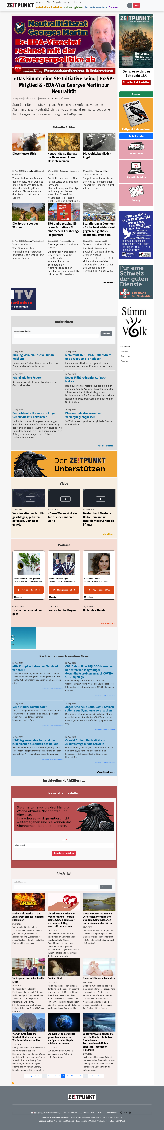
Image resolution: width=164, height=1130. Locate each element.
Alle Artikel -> (108, 283)
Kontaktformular (136, 136)
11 (72, 1076)
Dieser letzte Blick (24, 153)
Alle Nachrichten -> (106, 446)
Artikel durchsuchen (20, 882)
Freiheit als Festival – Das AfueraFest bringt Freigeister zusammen (28, 917)
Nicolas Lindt (30, 171)
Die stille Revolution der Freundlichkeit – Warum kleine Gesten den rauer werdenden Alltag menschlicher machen (61, 920)
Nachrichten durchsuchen (22, 332)
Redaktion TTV (31, 98)
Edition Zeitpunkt (54, 2)
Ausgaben (40, 2)
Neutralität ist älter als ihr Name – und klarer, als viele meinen (62, 157)
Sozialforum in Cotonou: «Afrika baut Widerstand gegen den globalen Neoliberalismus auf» (99, 229)
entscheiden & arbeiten (49, 7)
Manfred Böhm (101, 171)
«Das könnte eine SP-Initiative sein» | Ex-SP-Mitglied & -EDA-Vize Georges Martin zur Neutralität (64, 85)
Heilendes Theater (95, 610)
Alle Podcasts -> (108, 624)
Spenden (136, 94)
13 (81, 1076)
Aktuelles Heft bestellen (136, 82)
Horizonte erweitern (95, 7)
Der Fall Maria (55, 978)
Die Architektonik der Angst (97, 155)
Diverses (113, 7)
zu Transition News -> (105, 772)
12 (77, 1076)
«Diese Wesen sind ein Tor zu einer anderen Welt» (62, 517)
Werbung (125, 361)
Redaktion (64, 171)
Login (136, 5)
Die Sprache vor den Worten (25, 225)
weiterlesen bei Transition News (52, 689)
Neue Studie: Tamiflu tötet (29, 707)
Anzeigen (67, 2)
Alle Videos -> (109, 534)
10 (68, 1076)
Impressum (126, 356)
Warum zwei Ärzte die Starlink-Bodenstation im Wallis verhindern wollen (26, 1037)
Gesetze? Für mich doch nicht (99, 978)
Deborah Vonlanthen (33, 241)
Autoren (125, 351)
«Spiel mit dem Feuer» (27, 378)
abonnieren (13, 1083)
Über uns (77, 2)
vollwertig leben (73, 7)
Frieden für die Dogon (62, 610)
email (62, 840)
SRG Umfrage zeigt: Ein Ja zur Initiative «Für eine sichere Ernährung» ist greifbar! (64, 229)
